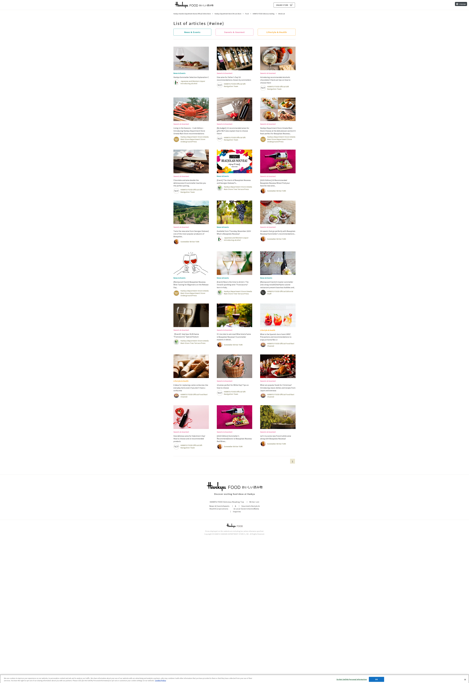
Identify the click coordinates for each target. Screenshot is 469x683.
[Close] (465, 678)
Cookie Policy (160, 679)
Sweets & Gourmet (234, 32)
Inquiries (237, 511)
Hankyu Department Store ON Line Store (228, 14)
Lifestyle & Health (276, 32)
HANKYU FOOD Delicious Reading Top (227, 502)
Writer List (254, 502)
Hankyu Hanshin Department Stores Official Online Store (192, 14)
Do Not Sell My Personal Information (352, 678)
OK (376, 678)
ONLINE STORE (282, 5)
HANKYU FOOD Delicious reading (194, 5)
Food (247, 14)
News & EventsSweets (219, 506)
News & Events (192, 32)
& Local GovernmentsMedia (246, 508)
